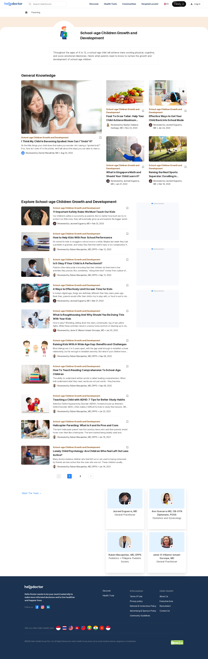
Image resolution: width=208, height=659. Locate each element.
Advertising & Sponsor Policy (143, 611)
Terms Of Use (136, 596)
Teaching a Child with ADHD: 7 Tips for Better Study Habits (89, 399)
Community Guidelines (140, 615)
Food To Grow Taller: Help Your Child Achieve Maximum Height (125, 118)
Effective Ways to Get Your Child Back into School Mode (166, 118)
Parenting (35, 12)
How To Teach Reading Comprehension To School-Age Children (86, 372)
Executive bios (166, 601)
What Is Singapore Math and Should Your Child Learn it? (123, 174)
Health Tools (108, 595)
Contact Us (165, 611)
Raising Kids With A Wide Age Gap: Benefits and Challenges (89, 344)
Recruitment (165, 606)
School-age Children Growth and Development (44, 137)
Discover (107, 591)
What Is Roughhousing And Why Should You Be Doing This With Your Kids (88, 316)
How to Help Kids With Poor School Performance (82, 237)
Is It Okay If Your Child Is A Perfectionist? (77, 263)
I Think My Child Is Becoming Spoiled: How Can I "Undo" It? (56, 141)
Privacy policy (136, 601)
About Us (164, 596)
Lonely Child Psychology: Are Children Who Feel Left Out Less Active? (90, 453)
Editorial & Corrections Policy (143, 606)
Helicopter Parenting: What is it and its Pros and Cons (85, 425)
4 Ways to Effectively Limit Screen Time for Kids (82, 289)
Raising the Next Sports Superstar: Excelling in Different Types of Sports (164, 174)
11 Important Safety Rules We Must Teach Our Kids (84, 211)
